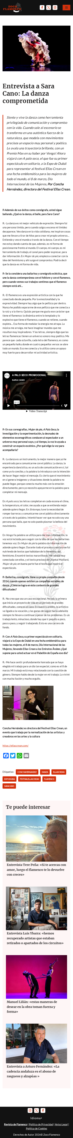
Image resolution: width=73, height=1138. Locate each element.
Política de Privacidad (41, 1124)
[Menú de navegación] (66, 7)
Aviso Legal (61, 1124)
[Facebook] (42, 7)
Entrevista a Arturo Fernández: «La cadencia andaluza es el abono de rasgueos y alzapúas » (33, 1071)
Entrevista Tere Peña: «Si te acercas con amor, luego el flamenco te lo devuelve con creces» (36, 870)
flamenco (49, 779)
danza (45, 772)
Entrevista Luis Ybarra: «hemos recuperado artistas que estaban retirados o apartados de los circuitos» (35, 938)
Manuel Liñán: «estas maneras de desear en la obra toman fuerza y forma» (32, 1007)
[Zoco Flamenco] (13, 7)
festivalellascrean (29, 779)
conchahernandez (27, 772)
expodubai (9, 779)
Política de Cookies (36, 1128)
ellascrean (59, 772)
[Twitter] (48, 7)
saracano (9, 786)
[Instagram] (55, 7)
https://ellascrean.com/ (16, 745)
